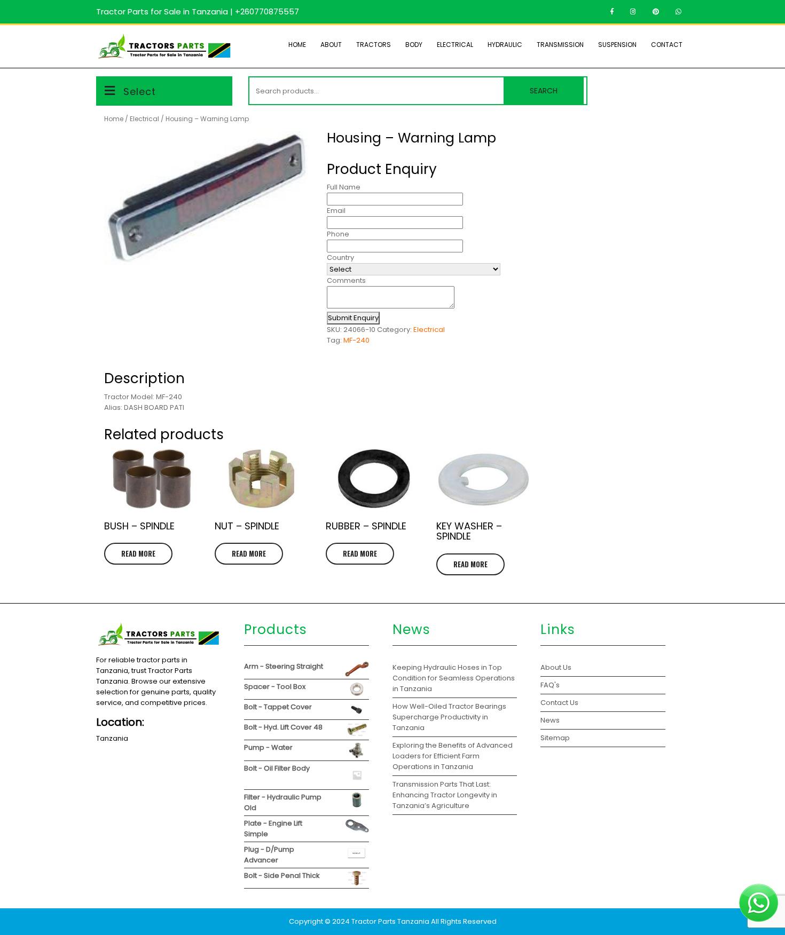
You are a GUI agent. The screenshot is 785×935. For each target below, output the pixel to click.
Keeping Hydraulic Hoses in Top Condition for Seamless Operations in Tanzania (453, 678)
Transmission (560, 44)
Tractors (373, 44)
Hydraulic (505, 44)
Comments (346, 280)
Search (544, 90)
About (331, 44)
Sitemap (555, 738)
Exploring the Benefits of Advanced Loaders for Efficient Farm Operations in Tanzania (452, 756)
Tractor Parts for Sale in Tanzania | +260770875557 (197, 11)
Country (340, 257)
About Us (555, 667)
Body (413, 44)
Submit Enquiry (353, 318)
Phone (338, 234)
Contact (666, 44)
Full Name (343, 187)
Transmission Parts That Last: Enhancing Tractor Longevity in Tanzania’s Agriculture (444, 795)
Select (139, 91)
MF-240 (356, 340)
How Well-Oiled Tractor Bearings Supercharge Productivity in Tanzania (449, 717)
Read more (138, 553)
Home (297, 44)
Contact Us (559, 703)
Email (336, 210)
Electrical (455, 44)
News (550, 720)
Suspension (617, 44)
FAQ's (550, 685)
